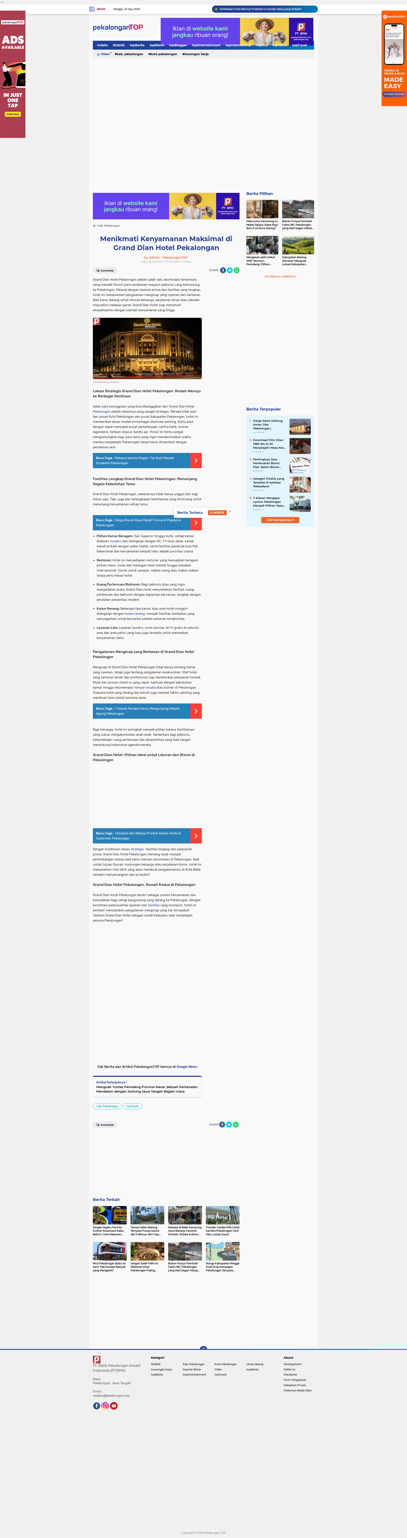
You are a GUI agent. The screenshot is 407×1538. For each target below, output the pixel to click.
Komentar (107, 270)
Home (101, 9)
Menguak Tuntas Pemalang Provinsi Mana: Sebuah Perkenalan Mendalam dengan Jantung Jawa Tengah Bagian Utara (147, 1089)
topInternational (238, 45)
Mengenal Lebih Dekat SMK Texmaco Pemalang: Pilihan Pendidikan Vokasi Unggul (260, 261)
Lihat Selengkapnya (279, 519)
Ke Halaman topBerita (279, 276)
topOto (262, 45)
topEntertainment (206, 45)
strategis (137, 849)
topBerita (137, 45)
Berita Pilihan (259, 193)
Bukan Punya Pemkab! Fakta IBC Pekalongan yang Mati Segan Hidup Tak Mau (297, 225)
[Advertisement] (203, 92)
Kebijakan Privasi (295, 1385)
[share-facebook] (223, 270)
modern (115, 541)
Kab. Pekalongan (130, 54)
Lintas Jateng (254, 1364)
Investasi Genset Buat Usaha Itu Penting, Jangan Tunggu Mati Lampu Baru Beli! (267, 9)
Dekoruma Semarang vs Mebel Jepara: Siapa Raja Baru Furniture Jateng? (262, 225)
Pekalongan (101, 411)
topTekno (280, 45)
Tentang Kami (292, 1364)
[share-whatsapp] (237, 270)
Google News (187, 1067)
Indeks (102, 45)
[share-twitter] (230, 270)
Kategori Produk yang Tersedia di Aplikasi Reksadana (268, 482)
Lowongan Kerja (196, 54)
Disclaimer (290, 1374)
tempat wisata (145, 687)
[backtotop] (203, 1350)
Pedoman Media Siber (298, 1390)
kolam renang (135, 614)
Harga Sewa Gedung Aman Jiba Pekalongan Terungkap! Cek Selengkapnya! (268, 424)
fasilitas (154, 905)
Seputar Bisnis (192, 1369)
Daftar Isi (289, 1369)
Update (218, 512)
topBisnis (157, 45)
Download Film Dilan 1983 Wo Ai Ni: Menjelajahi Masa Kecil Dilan (269, 444)
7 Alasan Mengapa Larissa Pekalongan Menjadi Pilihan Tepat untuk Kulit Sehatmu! (268, 502)
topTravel (299, 45)
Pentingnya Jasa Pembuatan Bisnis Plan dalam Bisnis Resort (266, 463)
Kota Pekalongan (164, 54)
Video (105, 54)
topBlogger (178, 45)
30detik (119, 45)
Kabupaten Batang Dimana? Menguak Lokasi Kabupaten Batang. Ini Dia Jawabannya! (294, 261)
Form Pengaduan (295, 1379)
